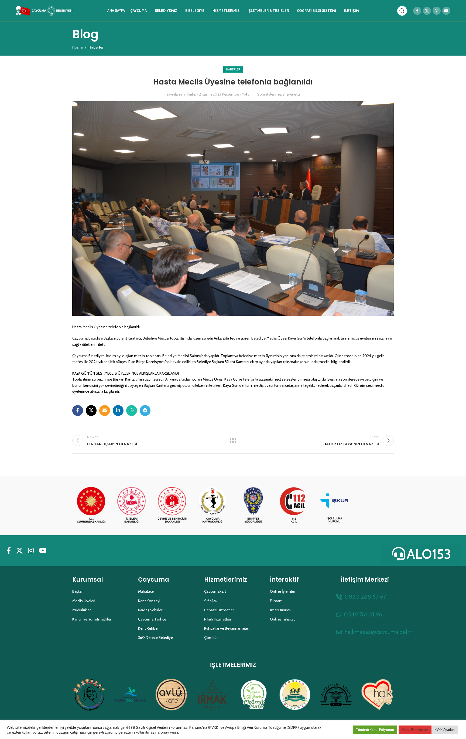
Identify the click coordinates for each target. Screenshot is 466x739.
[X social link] (427, 11)
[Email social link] (104, 410)
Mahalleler (146, 591)
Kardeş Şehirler (150, 610)
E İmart (276, 600)
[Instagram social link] (437, 11)
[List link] (365, 596)
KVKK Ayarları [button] (445, 729)
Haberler (233, 69)
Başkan (78, 591)
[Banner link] (91, 505)
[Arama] (402, 10)
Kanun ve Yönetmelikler (91, 619)
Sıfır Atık (210, 600)
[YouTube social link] (446, 11)
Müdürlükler (81, 610)
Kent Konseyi (149, 600)
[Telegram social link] (145, 410)
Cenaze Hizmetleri (219, 610)
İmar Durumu (280, 610)
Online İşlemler (282, 591)
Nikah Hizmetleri (217, 619)
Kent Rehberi (148, 628)
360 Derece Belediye (155, 637)
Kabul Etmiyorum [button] (415, 729)
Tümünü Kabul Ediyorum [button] (375, 729)
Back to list (233, 440)
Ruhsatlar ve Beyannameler (226, 628)
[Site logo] (44, 10)
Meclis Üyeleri (83, 600)
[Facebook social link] (417, 11)
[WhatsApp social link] (131, 410)
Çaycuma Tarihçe (152, 619)
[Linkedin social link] (118, 410)
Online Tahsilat (282, 619)
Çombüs (211, 637)
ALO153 (429, 554)
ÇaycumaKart (215, 591)
